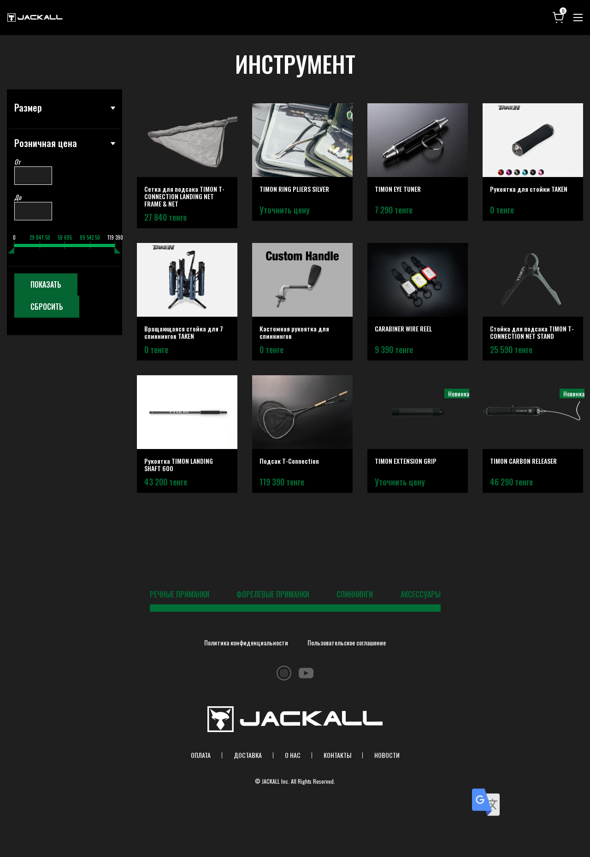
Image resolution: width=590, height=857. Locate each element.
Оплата (201, 755)
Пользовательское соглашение (346, 642)
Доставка (248, 755)
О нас (293, 755)
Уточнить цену (285, 210)
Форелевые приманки (272, 594)
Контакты (337, 755)
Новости (387, 755)
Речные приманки (179, 594)
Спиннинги (354, 594)
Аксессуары (421, 594)
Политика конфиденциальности (246, 642)
